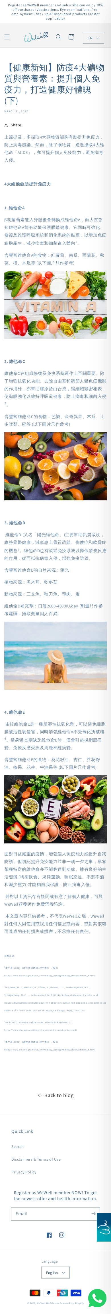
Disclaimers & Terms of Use (36, 1159)
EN (90, 37)
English (52, 1272)
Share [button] (16, 125)
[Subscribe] (93, 1214)
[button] (7, 37)
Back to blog (58, 1095)
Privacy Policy (23, 1172)
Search (17, 1146)
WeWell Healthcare (48, 1303)
